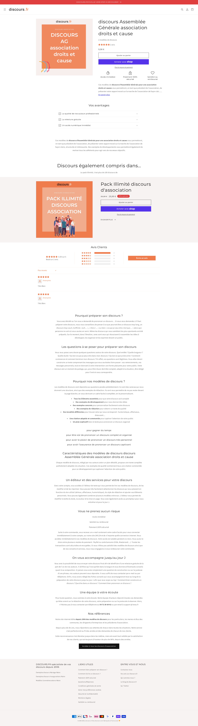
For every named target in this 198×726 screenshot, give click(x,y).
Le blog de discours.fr (129, 682)
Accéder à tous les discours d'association (99, 646)
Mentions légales (84, 698)
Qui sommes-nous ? (128, 678)
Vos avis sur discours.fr (129, 674)
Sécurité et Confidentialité (88, 694)
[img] (43, 277)
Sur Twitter (125, 686)
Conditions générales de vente (89, 686)
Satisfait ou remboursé (86, 702)
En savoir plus (104, 94)
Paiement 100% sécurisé (87, 678)
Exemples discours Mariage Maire (48, 672)
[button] (4, 9)
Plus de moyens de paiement (124, 67)
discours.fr (88, 721)
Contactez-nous (126, 670)
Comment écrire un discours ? (89, 674)
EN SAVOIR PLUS (107, 220)
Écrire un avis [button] (142, 258)
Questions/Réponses (86, 682)
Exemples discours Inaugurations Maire (50, 676)
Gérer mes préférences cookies (89, 690)
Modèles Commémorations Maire (48, 680)
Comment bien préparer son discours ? (92, 670)
